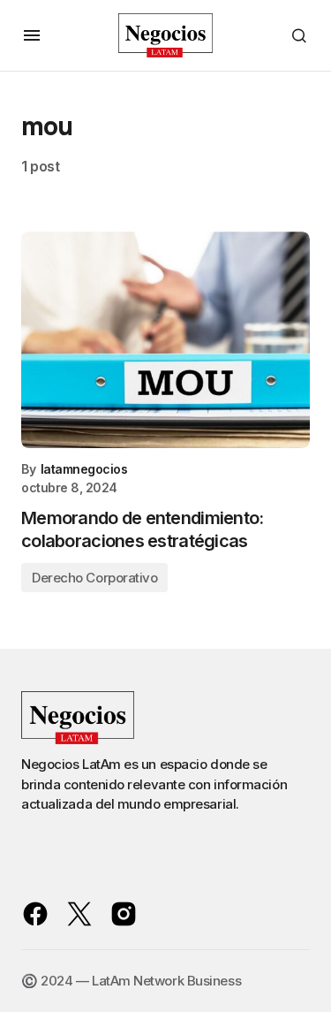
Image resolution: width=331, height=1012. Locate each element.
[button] (31, 35)
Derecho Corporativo (94, 577)
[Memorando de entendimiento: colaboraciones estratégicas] (165, 340)
